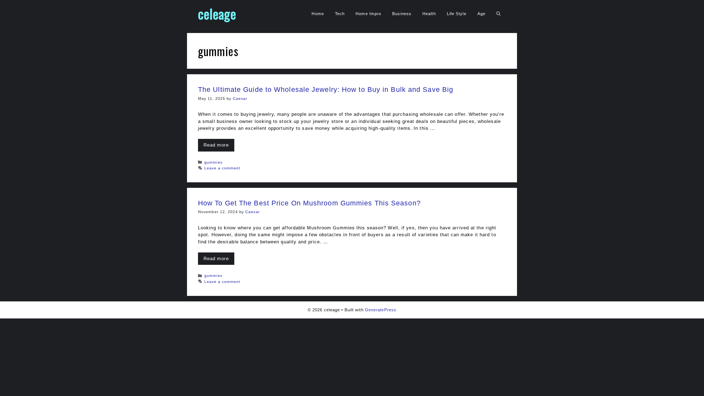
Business (401, 13)
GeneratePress (380, 309)
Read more (216, 145)
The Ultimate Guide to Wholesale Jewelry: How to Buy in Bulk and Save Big (325, 89)
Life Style (456, 13)
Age (481, 13)
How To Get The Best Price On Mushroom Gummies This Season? (309, 203)
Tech (340, 13)
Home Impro (368, 13)
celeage (217, 13)
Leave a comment (222, 168)
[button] (498, 14)
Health (429, 13)
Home (318, 13)
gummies (213, 162)
